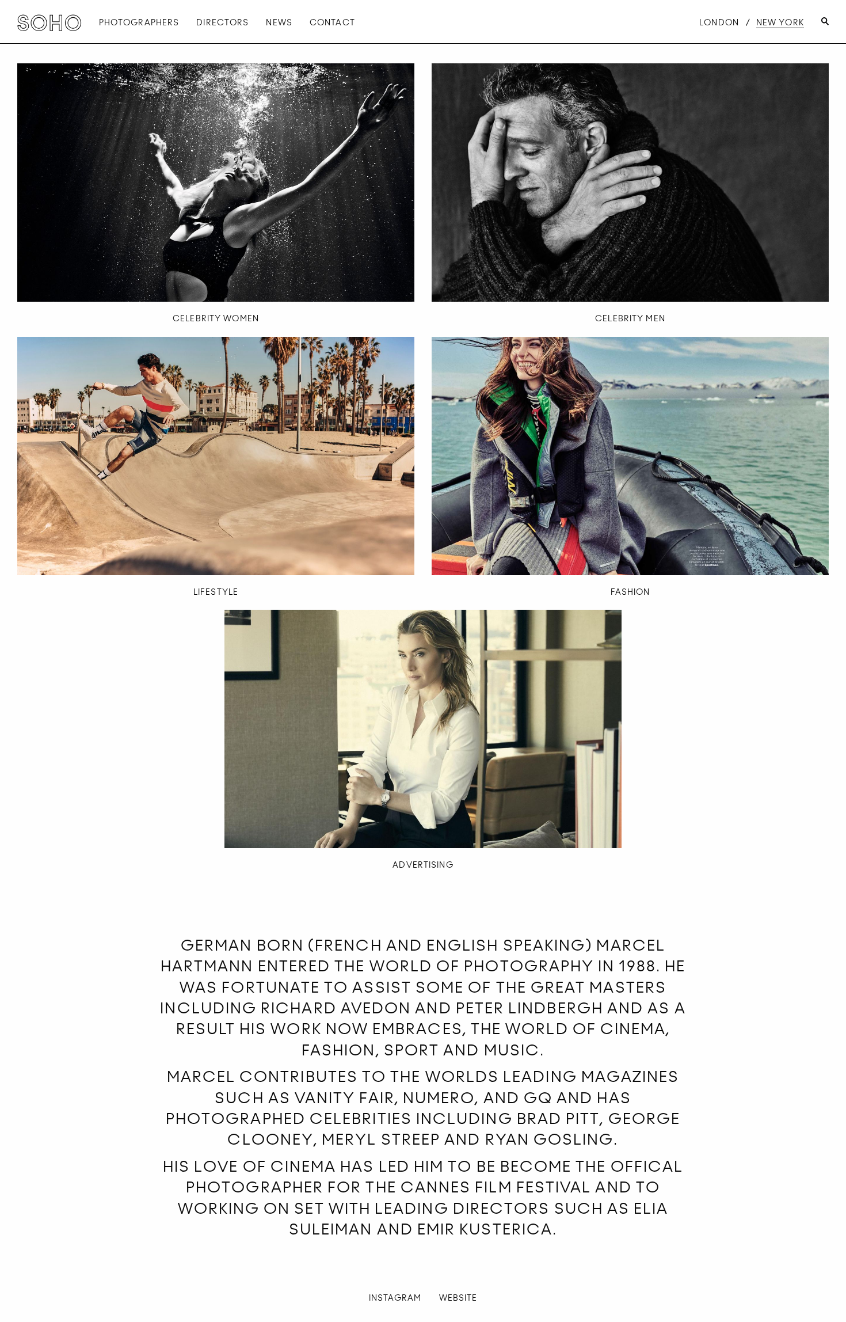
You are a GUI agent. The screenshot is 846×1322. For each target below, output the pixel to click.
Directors (222, 22)
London (719, 22)
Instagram (395, 1298)
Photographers (139, 22)
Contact (332, 22)
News (279, 22)
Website (458, 1298)
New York (780, 22)
